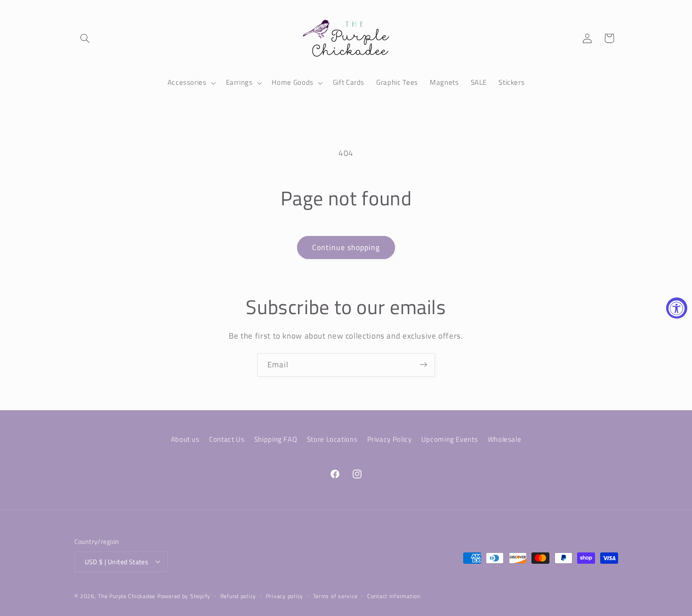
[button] (85, 38)
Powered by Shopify (183, 596)
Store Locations (332, 439)
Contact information (393, 596)
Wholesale (505, 439)
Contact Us (226, 439)
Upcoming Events (449, 439)
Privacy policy (284, 596)
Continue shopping (346, 247)
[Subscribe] (424, 364)
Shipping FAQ (276, 439)
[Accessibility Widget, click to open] (676, 308)
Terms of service (335, 596)
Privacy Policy (389, 439)
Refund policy (238, 596)
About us (185, 439)
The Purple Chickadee (126, 596)
